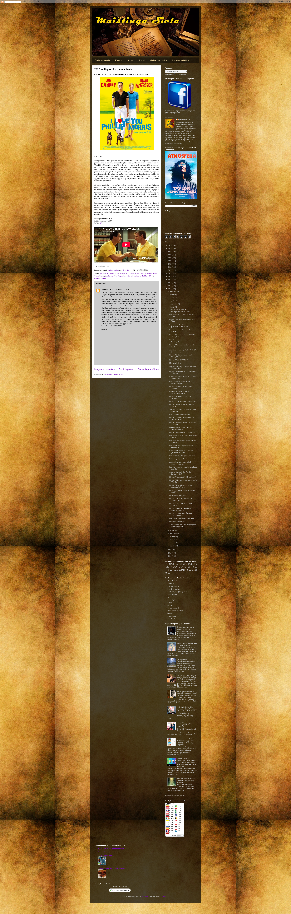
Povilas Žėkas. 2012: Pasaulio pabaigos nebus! (186, 660)
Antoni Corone (113, 273)
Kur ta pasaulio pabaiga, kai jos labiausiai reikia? (180, 428)
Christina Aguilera (105, 855)
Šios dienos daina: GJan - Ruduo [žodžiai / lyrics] (186, 628)
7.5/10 (168, 569)
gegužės (173, 533)
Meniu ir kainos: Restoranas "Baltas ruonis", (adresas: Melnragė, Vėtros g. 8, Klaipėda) (187, 741)
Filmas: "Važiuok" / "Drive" (178, 360)
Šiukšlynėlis (171, 619)
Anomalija (170, 583)
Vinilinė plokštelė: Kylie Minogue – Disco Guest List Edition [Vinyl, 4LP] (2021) (187, 709)
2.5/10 (176, 564)
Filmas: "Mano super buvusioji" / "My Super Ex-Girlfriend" (186, 725)
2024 (170, 251)
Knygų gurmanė (173, 608)
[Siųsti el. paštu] (138, 270)
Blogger (164, 896)
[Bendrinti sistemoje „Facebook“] (145, 270)
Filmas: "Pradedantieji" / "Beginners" (182, 432)
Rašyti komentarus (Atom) (113, 374)
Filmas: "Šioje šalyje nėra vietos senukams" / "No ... (180, 486)
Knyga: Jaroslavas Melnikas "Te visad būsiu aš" (187, 644)
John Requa (118, 276)
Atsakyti (104, 329)
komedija (126, 276)
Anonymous (106, 289)
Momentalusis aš (175, 363)
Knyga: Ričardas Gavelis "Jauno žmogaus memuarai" (187, 692)
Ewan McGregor (146, 273)
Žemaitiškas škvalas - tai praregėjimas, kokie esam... (180, 311)
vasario (173, 543)
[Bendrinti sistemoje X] (142, 270)
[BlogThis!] (140, 270)
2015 (170, 279)
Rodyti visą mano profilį (173, 143)
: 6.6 (100, 223)
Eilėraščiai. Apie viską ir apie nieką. (181, 518)
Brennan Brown (133, 273)
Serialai (131, 60)
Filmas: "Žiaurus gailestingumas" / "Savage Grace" (181, 418)
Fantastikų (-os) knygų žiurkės (178, 592)
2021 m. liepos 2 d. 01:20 (121, 289)
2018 (170, 270)
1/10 (166, 564)
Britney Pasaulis (104, 852)
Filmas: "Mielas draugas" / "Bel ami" (182, 456)
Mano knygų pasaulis (175, 611)
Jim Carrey (109, 276)
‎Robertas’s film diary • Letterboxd (111, 848)
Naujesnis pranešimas (105, 369)
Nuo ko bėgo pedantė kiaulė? (180, 414)
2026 (170, 245)
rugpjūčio (173, 304)
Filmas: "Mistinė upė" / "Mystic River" (182, 477)
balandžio (173, 537)
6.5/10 (187, 567)
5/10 (181, 567)
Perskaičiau (171, 616)
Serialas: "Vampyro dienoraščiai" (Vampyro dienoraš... (181, 452)
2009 (170, 556)
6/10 (194, 566)
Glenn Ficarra (99, 276)
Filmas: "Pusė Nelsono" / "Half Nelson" (183, 401)
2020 (170, 264)
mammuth (145, 896)
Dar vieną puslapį (173, 589)
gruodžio (173, 291)
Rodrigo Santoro (100, 278)
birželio (172, 530)
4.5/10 (195, 564)
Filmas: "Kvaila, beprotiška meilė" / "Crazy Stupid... (181, 356)
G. (168, 597)
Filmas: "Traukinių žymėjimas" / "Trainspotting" (180, 499)
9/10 (167, 572)
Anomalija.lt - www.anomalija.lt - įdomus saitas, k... (180, 463)
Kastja (169, 602)
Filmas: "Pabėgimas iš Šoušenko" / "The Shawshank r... (181, 514)
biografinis (123, 273)
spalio (172, 298)
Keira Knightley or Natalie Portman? (182, 459)
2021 (170, 261)
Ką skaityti (171, 600)
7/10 (175, 569)
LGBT (151, 276)
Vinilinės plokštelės (158, 60)
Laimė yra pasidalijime (177, 521)
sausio (172, 546)
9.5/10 (194, 570)
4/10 (167, 567)
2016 (170, 276)
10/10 (171, 564)
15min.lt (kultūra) (173, 581)
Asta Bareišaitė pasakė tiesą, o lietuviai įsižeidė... (180, 382)
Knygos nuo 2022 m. (181, 60)
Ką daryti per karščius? (177, 495)
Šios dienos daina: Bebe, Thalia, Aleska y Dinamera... (181, 341)
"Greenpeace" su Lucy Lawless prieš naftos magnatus (182, 525)
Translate (182, 74)
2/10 (180, 564)
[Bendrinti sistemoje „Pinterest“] (147, 270)
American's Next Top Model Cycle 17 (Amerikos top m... (182, 351)
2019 (170, 267)
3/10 (190, 564)
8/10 (106, 273)
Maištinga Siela (184, 119)
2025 (170, 248)
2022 (170, 258)
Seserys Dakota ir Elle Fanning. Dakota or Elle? (180, 473)
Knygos (118, 60)
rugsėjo (173, 301)
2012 (170, 289)
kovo (172, 540)
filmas (155, 273)
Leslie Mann (144, 276)
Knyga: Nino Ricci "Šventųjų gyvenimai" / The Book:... (179, 326)
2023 (170, 255)
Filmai (141, 60)
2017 (170, 273)
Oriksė (169, 613)
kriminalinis (135, 276)
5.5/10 (174, 567)
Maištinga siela (96, 10)
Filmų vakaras (172, 594)
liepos (172, 307)
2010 (102, 273)
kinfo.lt (169, 605)
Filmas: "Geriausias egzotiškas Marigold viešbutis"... (180, 509)
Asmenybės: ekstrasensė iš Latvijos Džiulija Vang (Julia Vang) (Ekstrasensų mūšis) (186, 677)
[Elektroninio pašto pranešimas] (134, 270)
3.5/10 (185, 564)
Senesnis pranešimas (148, 369)
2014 (170, 283)
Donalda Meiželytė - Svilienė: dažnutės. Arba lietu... (179, 392)
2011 (170, 550)
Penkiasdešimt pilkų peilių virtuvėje (111, 868)
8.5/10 (182, 569)
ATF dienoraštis (173, 586)
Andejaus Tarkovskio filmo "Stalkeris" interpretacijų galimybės (186, 780)
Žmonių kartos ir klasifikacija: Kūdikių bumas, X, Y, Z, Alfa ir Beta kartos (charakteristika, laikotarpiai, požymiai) (187, 762)
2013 (170, 286)
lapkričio (173, 294)
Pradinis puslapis (102, 60)
